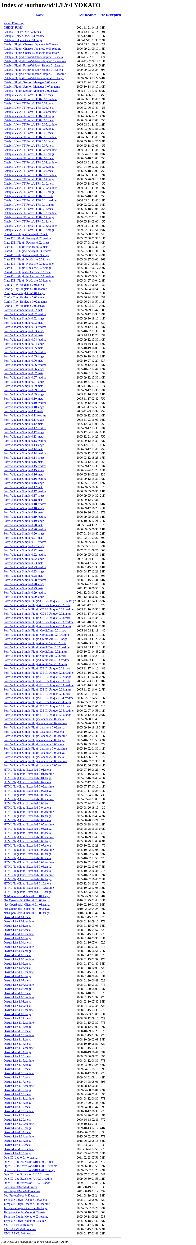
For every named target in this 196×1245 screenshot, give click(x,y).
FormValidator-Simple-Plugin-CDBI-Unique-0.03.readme (39, 622)
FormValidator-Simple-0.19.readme (25, 516)
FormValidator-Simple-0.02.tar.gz (24, 318)
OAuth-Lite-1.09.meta (17, 1005)
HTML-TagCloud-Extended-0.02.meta (27, 782)
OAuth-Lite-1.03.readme (19, 934)
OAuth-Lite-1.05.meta (17, 955)
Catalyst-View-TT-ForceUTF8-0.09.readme (30, 175)
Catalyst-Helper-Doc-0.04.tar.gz (23, 40)
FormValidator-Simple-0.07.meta (23, 373)
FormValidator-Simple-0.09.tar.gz (24, 394)
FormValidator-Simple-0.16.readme (25, 478)
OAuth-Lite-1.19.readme (19, 1111)
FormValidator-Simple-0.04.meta (23, 335)
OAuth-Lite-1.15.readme (19, 1060)
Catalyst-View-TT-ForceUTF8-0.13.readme (30, 225)
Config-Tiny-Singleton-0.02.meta (24, 297)
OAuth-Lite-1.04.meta (17, 942)
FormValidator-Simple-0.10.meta (23, 398)
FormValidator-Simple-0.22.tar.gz (24, 558)
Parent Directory (14, 23)
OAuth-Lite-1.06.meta (17, 967)
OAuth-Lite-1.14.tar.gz (17, 1052)
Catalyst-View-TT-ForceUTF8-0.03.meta (29, 95)
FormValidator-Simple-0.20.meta (23, 525)
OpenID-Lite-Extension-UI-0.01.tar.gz (27, 1182)
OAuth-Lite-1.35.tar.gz (17, 1153)
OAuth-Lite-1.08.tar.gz (17, 1001)
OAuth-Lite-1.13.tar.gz (17, 1039)
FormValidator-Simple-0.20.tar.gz (24, 533)
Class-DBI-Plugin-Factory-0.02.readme (27, 238)
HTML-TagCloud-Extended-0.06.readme (29, 837)
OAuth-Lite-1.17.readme (19, 1085)
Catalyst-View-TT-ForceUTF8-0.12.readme (30, 213)
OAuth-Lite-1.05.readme (19, 959)
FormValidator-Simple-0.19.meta (23, 512)
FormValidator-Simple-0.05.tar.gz (24, 356)
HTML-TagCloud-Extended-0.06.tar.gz (27, 841)
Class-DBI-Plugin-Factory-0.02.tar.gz (26, 242)
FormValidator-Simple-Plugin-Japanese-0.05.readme (35, 761)
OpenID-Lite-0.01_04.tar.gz (21, 1157)
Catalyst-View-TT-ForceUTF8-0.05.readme (30, 124)
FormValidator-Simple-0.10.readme (25, 402)
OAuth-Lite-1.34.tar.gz (17, 1140)
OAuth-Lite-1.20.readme (19, 1123)
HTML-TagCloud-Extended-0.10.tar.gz (27, 892)
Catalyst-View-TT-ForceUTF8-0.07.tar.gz (29, 154)
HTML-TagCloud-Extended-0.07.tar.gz (27, 854)
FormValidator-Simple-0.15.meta (23, 461)
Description (113, 14)
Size (102, 14)
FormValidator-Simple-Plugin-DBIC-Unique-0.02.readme (39, 672)
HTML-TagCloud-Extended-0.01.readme (29, 773)
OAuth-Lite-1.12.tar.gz (17, 1026)
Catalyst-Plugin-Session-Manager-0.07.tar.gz (31, 90)
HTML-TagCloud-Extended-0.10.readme (29, 887)
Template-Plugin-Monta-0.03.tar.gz (25, 1220)
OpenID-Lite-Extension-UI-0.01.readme (28, 1178)
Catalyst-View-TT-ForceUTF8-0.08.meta (29, 158)
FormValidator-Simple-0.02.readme (25, 314)
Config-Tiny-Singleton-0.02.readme (25, 301)
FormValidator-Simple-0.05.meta (23, 348)
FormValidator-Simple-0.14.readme (25, 453)
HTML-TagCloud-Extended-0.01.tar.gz (27, 778)
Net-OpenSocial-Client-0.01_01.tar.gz (27, 896)
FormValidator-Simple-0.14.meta (23, 449)
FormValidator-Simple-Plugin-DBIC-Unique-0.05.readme (39, 710)
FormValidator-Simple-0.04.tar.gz (24, 343)
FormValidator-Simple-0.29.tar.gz (24, 596)
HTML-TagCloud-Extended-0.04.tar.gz (27, 816)
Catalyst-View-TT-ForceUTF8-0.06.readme (30, 137)
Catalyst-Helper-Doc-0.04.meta (23, 31)
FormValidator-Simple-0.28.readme (25, 579)
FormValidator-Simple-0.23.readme (25, 567)
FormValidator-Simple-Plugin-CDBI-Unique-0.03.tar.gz (37, 626)
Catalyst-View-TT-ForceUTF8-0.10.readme (30, 187)
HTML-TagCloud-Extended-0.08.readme (29, 862)
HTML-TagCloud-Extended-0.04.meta (27, 807)
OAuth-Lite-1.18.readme (19, 1098)
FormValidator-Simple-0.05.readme (25, 352)
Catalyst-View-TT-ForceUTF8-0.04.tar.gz (29, 116)
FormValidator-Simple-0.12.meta (23, 423)
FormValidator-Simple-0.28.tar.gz (24, 584)
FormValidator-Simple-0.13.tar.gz (24, 445)
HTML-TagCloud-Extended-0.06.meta (27, 832)
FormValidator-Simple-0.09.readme (25, 390)
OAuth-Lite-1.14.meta (17, 1043)
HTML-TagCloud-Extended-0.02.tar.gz (27, 790)
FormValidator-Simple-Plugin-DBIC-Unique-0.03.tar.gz (37, 689)
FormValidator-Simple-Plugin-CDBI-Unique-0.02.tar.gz (37, 613)
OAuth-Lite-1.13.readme (19, 1035)
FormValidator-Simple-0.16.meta (23, 474)
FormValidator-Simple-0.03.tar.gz (24, 331)
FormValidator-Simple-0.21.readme (25, 542)
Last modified (87, 14)
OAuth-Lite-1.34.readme (19, 1136)
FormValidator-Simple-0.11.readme (25, 415)
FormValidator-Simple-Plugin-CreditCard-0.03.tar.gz (35, 664)
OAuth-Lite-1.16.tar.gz (17, 1077)
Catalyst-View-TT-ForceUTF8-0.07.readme (30, 149)
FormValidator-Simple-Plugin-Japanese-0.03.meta (34, 731)
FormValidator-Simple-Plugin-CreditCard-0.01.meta (35, 630)
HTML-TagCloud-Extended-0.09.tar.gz (27, 879)
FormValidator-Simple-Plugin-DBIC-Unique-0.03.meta (37, 681)
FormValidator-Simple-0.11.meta (23, 411)
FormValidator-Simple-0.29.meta (23, 588)
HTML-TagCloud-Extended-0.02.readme (29, 786)
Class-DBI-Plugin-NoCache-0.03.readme (29, 276)
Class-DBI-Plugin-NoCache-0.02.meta (27, 259)
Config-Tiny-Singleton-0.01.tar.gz (24, 293)
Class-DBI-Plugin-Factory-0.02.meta (26, 234)
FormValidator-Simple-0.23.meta (23, 563)
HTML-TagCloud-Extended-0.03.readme (29, 799)
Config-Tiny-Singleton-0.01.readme (25, 289)
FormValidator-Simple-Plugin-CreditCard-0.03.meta (35, 655)
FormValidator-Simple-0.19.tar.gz (24, 520)
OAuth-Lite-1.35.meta (17, 1144)
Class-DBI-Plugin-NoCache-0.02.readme (29, 263)
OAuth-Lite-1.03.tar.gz (17, 938)
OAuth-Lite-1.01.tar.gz (17, 925)
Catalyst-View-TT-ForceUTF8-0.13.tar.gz (29, 230)
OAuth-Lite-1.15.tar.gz (17, 1064)
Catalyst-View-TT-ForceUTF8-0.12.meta (29, 208)
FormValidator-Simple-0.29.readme (25, 592)
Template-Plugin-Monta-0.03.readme (26, 1216)
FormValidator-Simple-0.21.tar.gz (24, 546)
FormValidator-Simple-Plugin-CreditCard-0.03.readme (36, 660)
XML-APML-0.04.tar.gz (19, 1233)
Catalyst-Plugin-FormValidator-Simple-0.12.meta (33, 57)
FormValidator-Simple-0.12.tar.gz (24, 432)
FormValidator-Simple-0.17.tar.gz (24, 495)
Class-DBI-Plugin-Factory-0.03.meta (26, 246)
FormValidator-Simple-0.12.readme (25, 428)
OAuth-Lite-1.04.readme (19, 946)
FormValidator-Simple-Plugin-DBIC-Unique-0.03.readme (39, 685)
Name (40, 14)
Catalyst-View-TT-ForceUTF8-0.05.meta (29, 120)
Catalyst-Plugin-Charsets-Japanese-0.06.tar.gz (31, 52)
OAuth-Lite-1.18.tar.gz (17, 1102)
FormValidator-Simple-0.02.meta (23, 310)
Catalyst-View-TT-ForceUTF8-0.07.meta (29, 145)
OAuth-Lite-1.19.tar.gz (17, 1115)
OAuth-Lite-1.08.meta (17, 993)
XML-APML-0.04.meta (18, 1225)
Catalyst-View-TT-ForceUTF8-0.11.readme (30, 200)
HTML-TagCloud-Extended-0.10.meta (27, 883)
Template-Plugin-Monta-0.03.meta (24, 1212)
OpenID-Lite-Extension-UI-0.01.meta (26, 1174)
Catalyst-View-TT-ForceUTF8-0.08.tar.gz (29, 166)
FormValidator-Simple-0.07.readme (25, 377)
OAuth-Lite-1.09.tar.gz (17, 1014)
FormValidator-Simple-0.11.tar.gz (24, 419)
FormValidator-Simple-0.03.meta (23, 322)
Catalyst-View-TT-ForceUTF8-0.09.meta (29, 170)
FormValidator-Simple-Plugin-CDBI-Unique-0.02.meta (37, 605)
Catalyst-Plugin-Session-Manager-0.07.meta (30, 82)
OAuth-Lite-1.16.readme (19, 1073)
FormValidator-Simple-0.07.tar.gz (24, 381)
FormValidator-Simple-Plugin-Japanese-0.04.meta (34, 744)
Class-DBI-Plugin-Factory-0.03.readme (27, 251)
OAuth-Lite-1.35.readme (19, 1149)
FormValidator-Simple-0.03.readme (25, 326)
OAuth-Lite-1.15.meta (17, 1056)
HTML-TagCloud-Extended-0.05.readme (29, 824)
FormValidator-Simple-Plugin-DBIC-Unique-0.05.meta (37, 706)
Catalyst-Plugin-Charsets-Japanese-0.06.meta (31, 44)
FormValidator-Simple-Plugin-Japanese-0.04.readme (35, 748)
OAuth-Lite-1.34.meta (17, 1132)
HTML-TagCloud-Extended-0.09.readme (29, 875)
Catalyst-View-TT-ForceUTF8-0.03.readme (30, 99)
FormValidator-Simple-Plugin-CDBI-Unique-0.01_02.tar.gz (40, 601)
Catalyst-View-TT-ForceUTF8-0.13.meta (29, 221)
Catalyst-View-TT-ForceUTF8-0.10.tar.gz (29, 192)
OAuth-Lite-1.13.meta (17, 1031)
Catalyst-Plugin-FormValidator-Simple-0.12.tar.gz (34, 65)
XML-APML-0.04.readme (20, 1229)
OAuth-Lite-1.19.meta (17, 1107)
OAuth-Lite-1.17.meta (17, 1081)
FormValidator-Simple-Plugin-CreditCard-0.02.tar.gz (35, 651)
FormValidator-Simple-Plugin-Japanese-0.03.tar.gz (34, 740)
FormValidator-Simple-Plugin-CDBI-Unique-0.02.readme (39, 609)
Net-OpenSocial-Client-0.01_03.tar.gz (27, 904)
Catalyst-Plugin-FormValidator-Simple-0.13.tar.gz (34, 78)
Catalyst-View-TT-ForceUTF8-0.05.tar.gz (29, 128)
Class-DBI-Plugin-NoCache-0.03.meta (27, 272)
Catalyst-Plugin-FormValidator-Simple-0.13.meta (33, 69)
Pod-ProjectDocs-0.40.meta (20, 1187)
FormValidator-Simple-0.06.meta (23, 360)
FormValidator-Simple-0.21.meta (23, 537)
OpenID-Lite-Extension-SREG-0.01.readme (30, 1166)
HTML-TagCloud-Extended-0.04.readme (29, 811)
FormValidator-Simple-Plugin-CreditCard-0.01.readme (36, 634)
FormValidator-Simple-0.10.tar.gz (24, 407)
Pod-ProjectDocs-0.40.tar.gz (21, 1195)
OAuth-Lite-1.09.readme (19, 1010)
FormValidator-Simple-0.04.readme (25, 339)
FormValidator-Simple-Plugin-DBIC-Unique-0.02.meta (37, 668)
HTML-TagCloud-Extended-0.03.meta (27, 795)
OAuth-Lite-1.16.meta (17, 1069)
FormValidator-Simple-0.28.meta (23, 575)
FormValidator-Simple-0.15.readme (25, 466)
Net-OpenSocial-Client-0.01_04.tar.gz (27, 908)
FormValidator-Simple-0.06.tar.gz (24, 369)
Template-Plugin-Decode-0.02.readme (27, 1204)
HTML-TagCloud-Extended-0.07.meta (27, 845)
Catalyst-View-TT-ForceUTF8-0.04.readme (30, 111)
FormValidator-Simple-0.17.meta (23, 487)
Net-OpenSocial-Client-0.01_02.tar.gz (27, 900)
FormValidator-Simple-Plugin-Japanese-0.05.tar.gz (34, 765)
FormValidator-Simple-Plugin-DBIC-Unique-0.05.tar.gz (37, 714)
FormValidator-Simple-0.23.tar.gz (24, 571)
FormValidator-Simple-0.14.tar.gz (24, 457)
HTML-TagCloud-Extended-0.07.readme (29, 849)
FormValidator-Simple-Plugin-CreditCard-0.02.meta (35, 643)
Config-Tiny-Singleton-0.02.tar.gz (24, 305)
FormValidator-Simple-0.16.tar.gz (24, 483)
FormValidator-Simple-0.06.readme (25, 364)
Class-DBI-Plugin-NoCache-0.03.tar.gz (27, 280)
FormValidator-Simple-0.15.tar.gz (24, 470)
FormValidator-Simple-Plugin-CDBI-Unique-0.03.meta (37, 617)
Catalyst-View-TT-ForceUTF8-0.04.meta (29, 107)
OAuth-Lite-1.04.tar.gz (17, 951)
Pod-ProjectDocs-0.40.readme (22, 1191)
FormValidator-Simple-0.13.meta (23, 436)
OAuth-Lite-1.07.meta (17, 980)
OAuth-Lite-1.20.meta (17, 1119)
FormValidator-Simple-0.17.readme (25, 491)
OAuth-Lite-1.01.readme (19, 921)
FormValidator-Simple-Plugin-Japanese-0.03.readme (35, 735)
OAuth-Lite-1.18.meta (17, 1094)
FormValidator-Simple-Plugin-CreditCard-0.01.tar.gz (35, 639)
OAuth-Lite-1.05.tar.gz (17, 963)
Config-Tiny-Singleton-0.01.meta (24, 284)
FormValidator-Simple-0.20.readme (25, 529)
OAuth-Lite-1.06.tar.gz (17, 976)
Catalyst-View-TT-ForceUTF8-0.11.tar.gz (29, 204)
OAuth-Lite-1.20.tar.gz (17, 1128)
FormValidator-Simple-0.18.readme (25, 504)
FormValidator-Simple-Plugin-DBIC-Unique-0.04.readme (39, 698)
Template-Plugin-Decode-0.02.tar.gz (25, 1208)
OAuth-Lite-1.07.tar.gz (17, 988)
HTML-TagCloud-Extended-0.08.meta (27, 858)
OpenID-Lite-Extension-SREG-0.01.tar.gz (29, 1170)
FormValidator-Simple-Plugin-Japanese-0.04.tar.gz (34, 752)
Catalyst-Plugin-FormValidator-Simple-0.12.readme (35, 61)
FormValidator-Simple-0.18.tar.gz (24, 508)
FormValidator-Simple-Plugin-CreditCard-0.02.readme (36, 647)
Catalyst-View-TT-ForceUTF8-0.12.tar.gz (29, 217)
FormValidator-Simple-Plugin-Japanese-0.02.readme (35, 723)
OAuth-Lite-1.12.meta (17, 1018)
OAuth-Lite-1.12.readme (19, 1022)
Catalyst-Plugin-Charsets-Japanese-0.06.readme (32, 48)
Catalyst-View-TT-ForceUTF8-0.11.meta (28, 196)
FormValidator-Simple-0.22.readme (25, 554)
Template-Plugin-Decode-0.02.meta (25, 1199)
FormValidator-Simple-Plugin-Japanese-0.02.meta (34, 719)
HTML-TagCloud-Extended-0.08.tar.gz (27, 866)
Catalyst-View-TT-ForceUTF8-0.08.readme (30, 162)
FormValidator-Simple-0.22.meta (23, 550)
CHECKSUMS (13, 27)
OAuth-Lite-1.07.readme (19, 984)
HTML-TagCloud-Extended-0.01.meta (27, 769)
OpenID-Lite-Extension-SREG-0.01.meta (29, 1161)
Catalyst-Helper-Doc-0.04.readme (24, 36)
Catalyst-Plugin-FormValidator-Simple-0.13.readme (35, 74)
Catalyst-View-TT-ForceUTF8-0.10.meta (29, 183)
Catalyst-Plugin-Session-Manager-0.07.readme (32, 86)
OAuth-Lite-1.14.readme (19, 1048)
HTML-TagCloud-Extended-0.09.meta (27, 870)
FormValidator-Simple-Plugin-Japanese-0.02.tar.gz (34, 727)
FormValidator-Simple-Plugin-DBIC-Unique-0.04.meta (37, 693)
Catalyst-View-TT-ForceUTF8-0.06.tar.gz (29, 141)
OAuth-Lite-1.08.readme (19, 997)
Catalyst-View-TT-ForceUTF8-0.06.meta (29, 133)
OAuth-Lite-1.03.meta (17, 929)
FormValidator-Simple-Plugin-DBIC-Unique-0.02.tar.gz (37, 676)
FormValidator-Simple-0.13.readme (25, 440)
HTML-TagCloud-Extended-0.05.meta (27, 820)
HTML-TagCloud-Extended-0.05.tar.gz (27, 828)
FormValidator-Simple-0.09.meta (23, 386)
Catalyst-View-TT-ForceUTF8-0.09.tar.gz (29, 179)
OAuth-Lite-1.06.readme (19, 972)
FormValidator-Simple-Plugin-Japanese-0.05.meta (34, 757)
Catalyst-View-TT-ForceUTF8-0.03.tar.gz (29, 103)
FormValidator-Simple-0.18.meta (23, 499)
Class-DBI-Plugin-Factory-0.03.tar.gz (26, 255)
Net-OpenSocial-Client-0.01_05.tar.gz (27, 913)
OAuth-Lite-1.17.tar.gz (17, 1090)
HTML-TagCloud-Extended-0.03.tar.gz (27, 803)
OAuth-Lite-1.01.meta (17, 917)
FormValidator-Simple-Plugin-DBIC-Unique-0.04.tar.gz (37, 702)
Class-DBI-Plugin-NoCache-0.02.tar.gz (27, 267)
